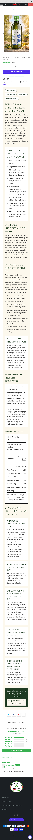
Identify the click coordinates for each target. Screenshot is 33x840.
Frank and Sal (19, 836)
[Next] (29, 33)
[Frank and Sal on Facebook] (14, 815)
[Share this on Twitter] (9, 715)
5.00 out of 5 (21, 732)
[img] (6, 762)
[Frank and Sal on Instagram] (18, 815)
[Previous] (3, 33)
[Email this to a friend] (23, 715)
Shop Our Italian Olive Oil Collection (16, 702)
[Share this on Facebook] (14, 715)
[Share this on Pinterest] (19, 715)
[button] (7, 63)
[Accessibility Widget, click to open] (30, 837)
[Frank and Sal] (16, 4)
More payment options (16, 76)
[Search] (26, 4)
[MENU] (1, 4)
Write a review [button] (16, 751)
